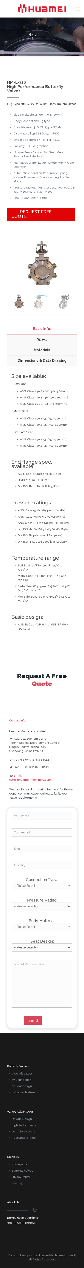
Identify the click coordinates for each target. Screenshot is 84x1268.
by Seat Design (22, 1086)
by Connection (21, 1079)
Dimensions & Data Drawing (42, 360)
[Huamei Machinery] (42, 8)
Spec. (42, 339)
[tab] (42, 329)
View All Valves (22, 1073)
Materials (42, 350)
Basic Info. (42, 329)
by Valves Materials (25, 1092)
